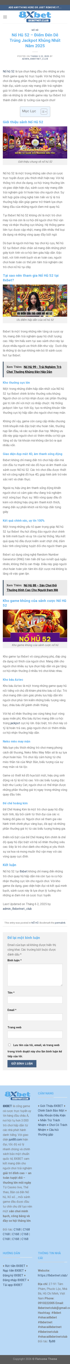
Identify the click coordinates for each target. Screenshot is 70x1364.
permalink (60, 922)
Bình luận (14, 960)
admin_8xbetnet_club (35, 59)
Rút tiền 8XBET (15, 1266)
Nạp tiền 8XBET (13, 1270)
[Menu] (5, 16)
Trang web (14, 1027)
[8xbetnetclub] (35, 17)
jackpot (15, 723)
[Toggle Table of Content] (42, 111)
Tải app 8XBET (13, 1285)
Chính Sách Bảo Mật (51, 1110)
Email (11, 1010)
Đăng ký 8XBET (13, 1275)
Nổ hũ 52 (9, 71)
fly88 (52, 1341)
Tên (11, 992)
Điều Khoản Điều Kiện (52, 1115)
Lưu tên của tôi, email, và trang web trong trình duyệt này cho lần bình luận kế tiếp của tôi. (34, 1051)
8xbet (24, 871)
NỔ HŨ (35, 30)
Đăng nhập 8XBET (15, 1280)
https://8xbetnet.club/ (53, 1275)
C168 (17, 1229)
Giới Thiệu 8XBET (51, 1106)
